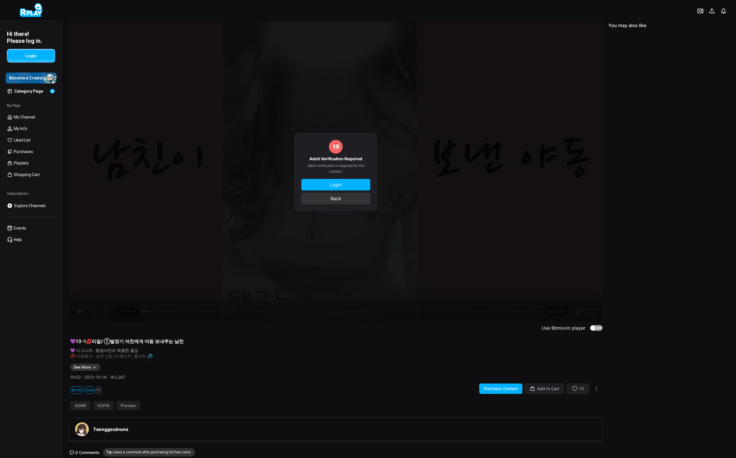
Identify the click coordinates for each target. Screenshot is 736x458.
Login (336, 185)
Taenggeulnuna (110, 429)
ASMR (80, 405)
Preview (128, 405)
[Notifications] (723, 11)
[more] (596, 388)
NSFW (103, 405)
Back (336, 198)
